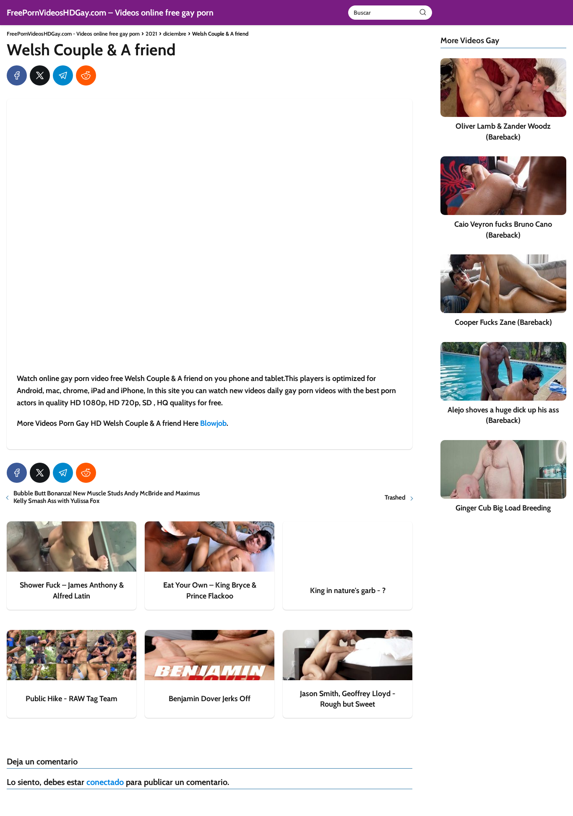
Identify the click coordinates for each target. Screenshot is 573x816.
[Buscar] (423, 12)
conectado (105, 782)
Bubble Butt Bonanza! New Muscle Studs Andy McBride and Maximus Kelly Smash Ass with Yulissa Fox (106, 497)
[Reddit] (86, 75)
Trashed (395, 497)
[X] (40, 75)
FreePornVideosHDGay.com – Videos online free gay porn (110, 13)
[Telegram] (63, 75)
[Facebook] (17, 75)
